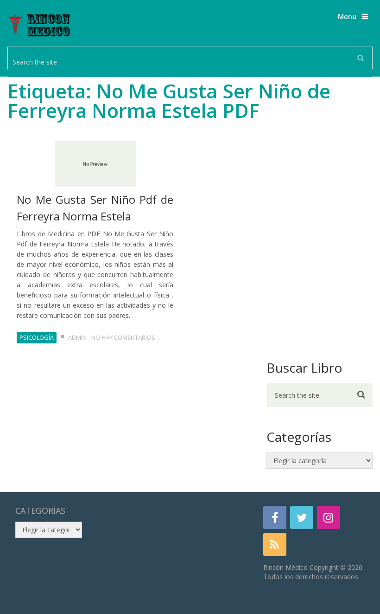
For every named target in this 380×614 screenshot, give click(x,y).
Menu (347, 16)
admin (77, 337)
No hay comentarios (123, 337)
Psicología (36, 337)
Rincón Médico (285, 567)
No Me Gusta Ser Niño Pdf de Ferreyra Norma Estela (95, 208)
